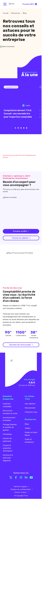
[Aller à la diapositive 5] (26, 128)
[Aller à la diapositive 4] (24, 128)
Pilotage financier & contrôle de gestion (10, 427)
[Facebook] (16, 477)
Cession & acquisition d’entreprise (7, 448)
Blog (27, 424)
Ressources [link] (15, 13)
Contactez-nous (31, 412)
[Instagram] (21, 477)
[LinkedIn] (26, 477)
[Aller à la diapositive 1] (15, 128)
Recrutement (30, 408)
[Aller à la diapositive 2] (18, 128)
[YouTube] (31, 477)
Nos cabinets (30, 403)
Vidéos (27, 428)
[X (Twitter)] (11, 477)
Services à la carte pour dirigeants (8, 458)
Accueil (5, 13)
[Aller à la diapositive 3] (21, 128)
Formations (7, 434)
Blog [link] (24, 13)
